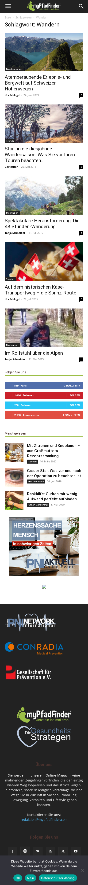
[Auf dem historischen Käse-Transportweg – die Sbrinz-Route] (44, 261)
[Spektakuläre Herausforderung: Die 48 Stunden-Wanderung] (44, 195)
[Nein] (82, 870)
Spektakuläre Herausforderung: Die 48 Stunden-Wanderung (42, 223)
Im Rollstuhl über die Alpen (34, 353)
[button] (7, 6)
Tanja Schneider (15, 232)
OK (18, 878)
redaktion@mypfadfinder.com (44, 819)
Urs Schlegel (12, 95)
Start (8, 17)
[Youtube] (75, 851)
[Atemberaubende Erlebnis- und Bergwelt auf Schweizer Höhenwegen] (44, 52)
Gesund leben (36, 481)
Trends (10, 140)
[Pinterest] (37, 851)
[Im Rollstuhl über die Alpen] (44, 328)
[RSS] (50, 851)
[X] (63, 851)
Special (10, 279)
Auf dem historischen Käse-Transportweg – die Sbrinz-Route (40, 290)
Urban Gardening (38, 504)
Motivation (12, 212)
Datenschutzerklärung (58, 878)
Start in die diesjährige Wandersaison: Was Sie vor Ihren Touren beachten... (40, 154)
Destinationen (14, 69)
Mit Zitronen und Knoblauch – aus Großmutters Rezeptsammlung (53, 450)
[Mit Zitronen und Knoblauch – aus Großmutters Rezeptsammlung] (14, 452)
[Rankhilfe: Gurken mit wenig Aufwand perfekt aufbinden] (14, 500)
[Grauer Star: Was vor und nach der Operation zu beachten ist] (14, 477)
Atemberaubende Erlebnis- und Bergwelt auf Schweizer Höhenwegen (38, 83)
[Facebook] (12, 851)
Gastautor (11, 166)
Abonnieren (71, 415)
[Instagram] (25, 851)
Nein (30, 878)
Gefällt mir (72, 385)
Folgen (75, 395)
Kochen (32, 461)
